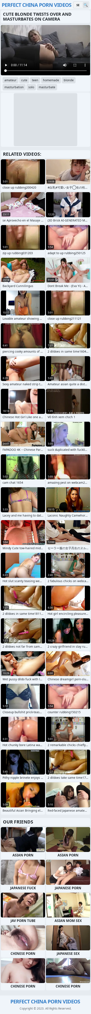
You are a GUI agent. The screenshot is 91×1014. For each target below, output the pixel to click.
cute (24, 80)
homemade (51, 80)
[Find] (85, 5)
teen (35, 80)
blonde (69, 80)
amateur (10, 80)
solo (31, 87)
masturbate (47, 87)
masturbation (14, 87)
